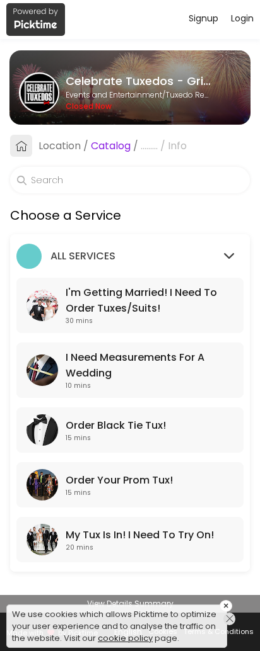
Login (242, 18)
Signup (203, 18)
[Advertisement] (130, 635)
